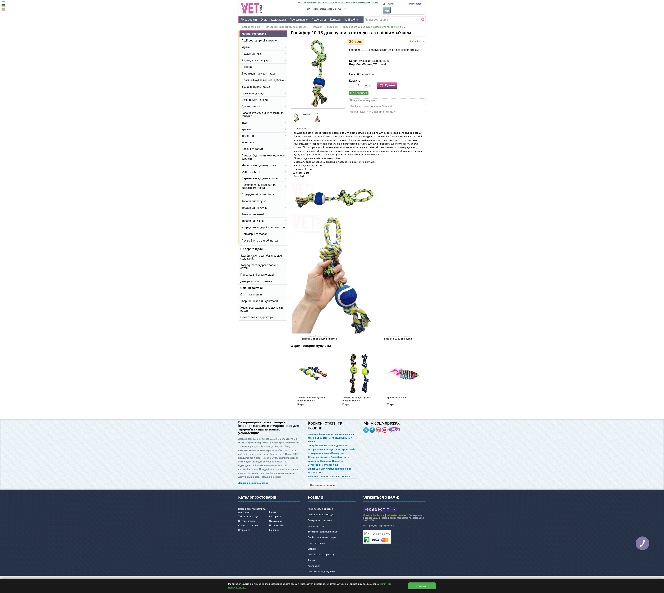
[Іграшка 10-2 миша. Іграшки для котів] (403, 373)
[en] (3, 10)
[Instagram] (378, 430)
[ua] (3, 6)
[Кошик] (387, 10)
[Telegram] (366, 430)
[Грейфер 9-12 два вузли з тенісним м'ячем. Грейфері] (313, 373)
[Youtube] (385, 430)
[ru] (3, 2)
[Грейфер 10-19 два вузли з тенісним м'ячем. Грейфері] (358, 373)
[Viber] (394, 430)
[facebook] (372, 430)
